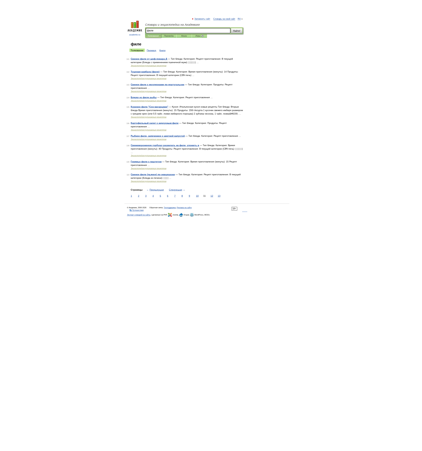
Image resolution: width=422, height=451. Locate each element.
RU (239, 19)
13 (219, 196)
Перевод (151, 50)
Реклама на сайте (184, 208)
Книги (184, 36)
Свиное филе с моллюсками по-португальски (157, 84)
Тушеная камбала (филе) (145, 71)
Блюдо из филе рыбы (144, 97)
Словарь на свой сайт (224, 19)
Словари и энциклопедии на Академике (172, 24)
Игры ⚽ (200, 36)
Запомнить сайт (202, 19)
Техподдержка (170, 208)
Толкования (153, 36)
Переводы (169, 36)
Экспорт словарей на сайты (138, 215)
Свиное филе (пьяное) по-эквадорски (153, 174)
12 (212, 196)
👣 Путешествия (136, 210)
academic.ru (134, 35)
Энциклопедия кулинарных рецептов (148, 66)
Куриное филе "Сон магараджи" (149, 106)
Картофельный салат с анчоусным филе (155, 123)
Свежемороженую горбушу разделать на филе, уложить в (165, 145)
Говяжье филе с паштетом (146, 161)
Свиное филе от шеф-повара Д (149, 58)
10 (197, 196)
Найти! (236, 30)
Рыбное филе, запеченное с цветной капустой (158, 136)
